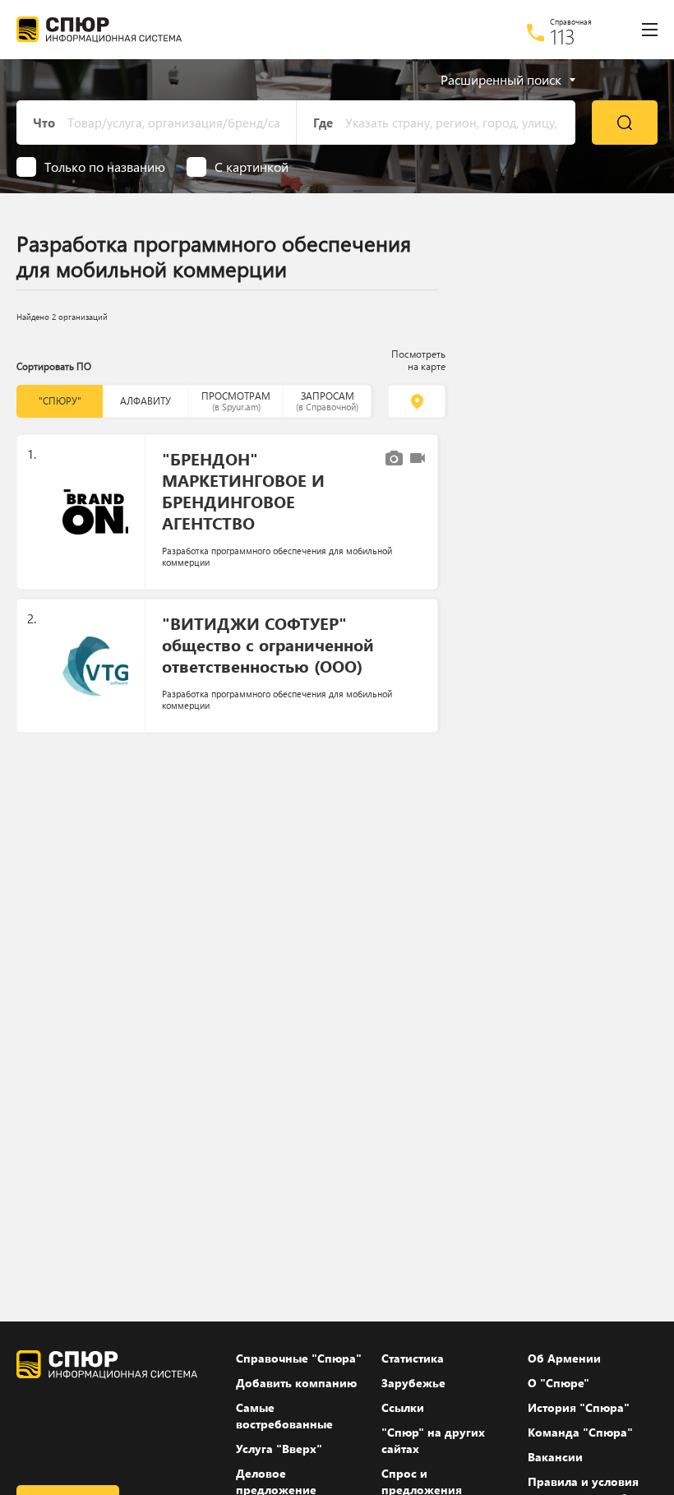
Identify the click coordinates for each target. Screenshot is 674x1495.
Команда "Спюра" (580, 1432)
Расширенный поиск (501, 80)
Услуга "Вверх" (279, 1448)
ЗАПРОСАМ (327, 401)
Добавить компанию (296, 1383)
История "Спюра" (579, 1407)
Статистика (412, 1358)
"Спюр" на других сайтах (433, 1440)
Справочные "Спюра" (299, 1358)
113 (562, 36)
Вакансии (555, 1457)
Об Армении (564, 1358)
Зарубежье (413, 1383)
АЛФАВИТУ (145, 401)
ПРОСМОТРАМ (235, 401)
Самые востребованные (284, 1416)
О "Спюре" (558, 1383)
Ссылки (402, 1407)
